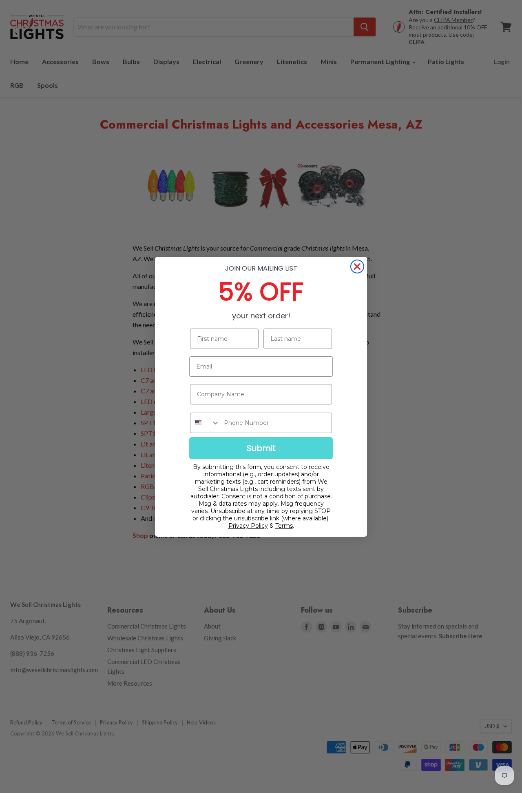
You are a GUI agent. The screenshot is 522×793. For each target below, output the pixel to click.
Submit (261, 448)
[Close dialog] (357, 266)
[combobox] (205, 423)
